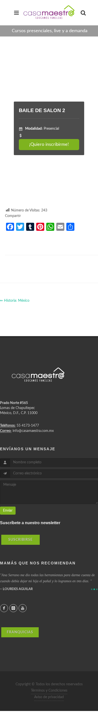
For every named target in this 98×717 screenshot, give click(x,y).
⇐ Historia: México (14, 300)
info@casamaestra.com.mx (33, 431)
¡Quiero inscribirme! (49, 144)
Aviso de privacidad (49, 697)
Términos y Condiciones (49, 690)
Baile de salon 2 (42, 110)
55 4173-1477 (28, 425)
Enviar (8, 510)
